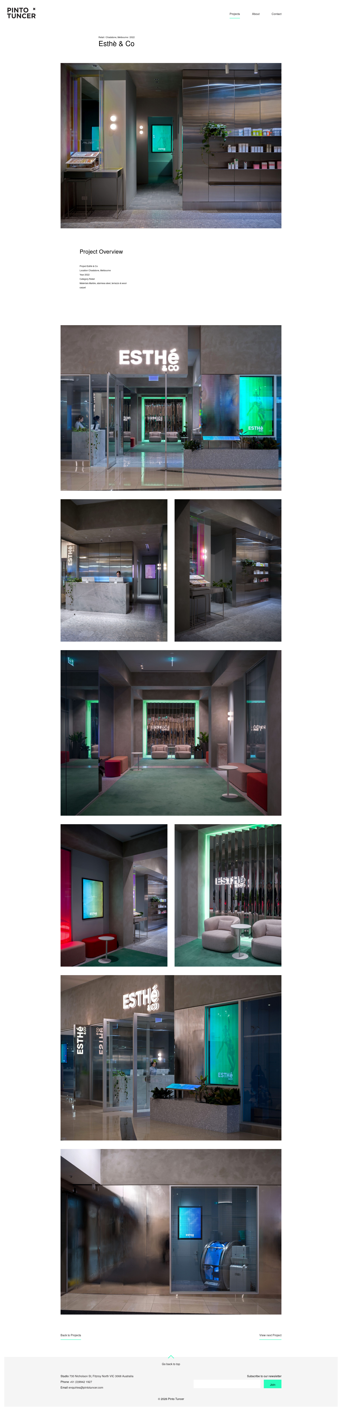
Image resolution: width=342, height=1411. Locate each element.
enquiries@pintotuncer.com (86, 1387)
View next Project (270, 1335)
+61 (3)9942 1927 (81, 1382)
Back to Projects (71, 1335)
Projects (235, 14)
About (256, 14)
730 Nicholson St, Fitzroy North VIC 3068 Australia (101, 1376)
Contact (276, 14)
